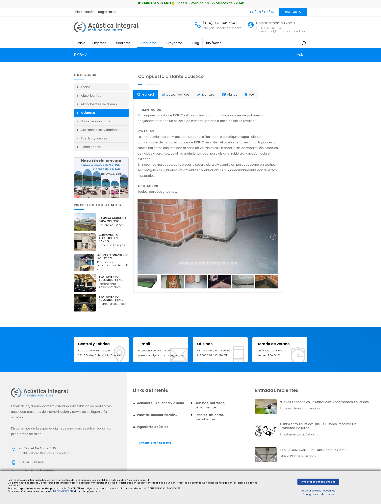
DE (273, 12)
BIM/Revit (213, 43)
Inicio (81, 43)
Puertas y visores (94, 138)
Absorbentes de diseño (99, 104)
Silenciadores (91, 147)
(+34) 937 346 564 (219, 22)
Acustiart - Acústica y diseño (160, 403)
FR (266, 12)
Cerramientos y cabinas (99, 130)
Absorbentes (91, 95)
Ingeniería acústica (152, 427)
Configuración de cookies (318, 494)
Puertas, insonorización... (157, 415)
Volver (302, 54)
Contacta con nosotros (155, 443)
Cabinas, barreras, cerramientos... (209, 405)
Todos (85, 87)
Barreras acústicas (95, 121)
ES (252, 12)
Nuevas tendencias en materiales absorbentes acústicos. (324, 402)
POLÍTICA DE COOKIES (63, 491)
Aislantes (88, 112)
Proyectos (174, 43)
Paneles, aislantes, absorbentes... (209, 417)
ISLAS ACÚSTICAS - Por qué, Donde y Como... (314, 450)
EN (259, 12)
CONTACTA (293, 12)
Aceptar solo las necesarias (318, 490)
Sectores (123, 43)
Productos (148, 43)
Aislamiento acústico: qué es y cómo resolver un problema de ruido (318, 426)
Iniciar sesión (84, 12)
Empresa (99, 43)
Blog (195, 43)
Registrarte (107, 12)
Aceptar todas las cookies (318, 481)
